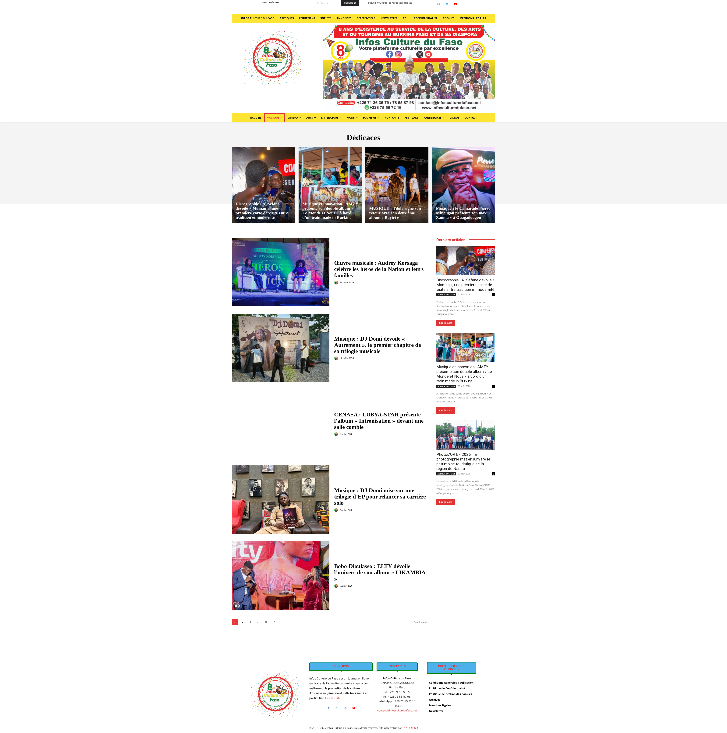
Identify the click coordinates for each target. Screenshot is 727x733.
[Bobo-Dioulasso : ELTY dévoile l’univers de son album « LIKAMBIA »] (280, 575)
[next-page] (274, 622)
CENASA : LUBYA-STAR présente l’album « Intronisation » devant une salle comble (379, 420)
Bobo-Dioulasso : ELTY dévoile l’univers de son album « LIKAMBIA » (380, 572)
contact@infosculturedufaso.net (397, 710)
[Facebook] (430, 4)
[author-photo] (336, 282)
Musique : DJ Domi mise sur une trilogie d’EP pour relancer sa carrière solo (380, 496)
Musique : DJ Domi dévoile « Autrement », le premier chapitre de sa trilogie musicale (377, 344)
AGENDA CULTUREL (446, 294)
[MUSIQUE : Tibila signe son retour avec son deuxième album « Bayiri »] (396, 185)
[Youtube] (455, 4)
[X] (447, 4)
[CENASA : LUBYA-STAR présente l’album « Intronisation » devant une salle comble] (280, 424)
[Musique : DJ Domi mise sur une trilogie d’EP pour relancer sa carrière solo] (280, 499)
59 (266, 621)
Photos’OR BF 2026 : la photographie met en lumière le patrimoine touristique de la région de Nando (463, 461)
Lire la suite (445, 322)
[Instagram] (438, 4)
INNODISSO (410, 727)
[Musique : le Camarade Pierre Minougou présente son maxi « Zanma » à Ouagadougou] (463, 185)
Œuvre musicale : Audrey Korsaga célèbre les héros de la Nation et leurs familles (379, 269)
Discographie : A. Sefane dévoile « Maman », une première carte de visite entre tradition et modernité (465, 285)
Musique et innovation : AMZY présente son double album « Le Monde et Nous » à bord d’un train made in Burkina (464, 374)
